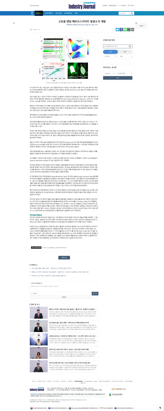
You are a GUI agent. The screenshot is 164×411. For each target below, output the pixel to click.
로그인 (95, 293)
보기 (117, 78)
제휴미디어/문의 (41, 381)
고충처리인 (83, 383)
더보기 (64, 297)
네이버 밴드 (128, 29)
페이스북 (121, 29)
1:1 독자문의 (122, 5)
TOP (141, 26)
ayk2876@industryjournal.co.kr (53, 396)
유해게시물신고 (113, 5)
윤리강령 (63, 381)
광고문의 (49, 381)
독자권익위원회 (128, 381)
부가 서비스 (131, 5)
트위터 (117, 29)
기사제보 (104, 5)
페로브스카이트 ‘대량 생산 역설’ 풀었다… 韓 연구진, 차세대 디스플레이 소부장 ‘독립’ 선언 (60, 272)
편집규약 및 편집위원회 (104, 381)
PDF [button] (132, 29)
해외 (125, 52)
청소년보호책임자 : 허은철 (90, 381)
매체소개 (34, 381)
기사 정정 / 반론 (37, 247)
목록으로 (64, 258)
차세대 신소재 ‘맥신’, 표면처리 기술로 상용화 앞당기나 (49, 276)
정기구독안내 (56, 381)
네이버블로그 (125, 29)
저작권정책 (70, 381)
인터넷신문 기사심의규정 (117, 381)
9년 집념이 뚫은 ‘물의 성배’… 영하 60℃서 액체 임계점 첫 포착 (51, 268)
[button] (32, 13)
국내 (110, 52)
